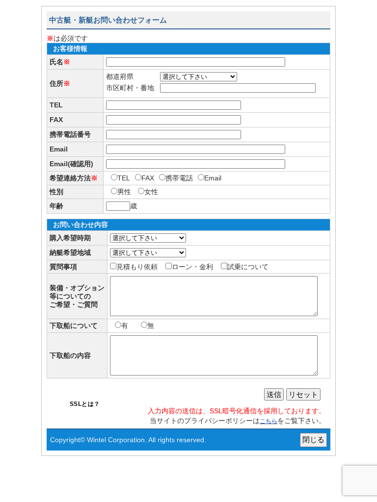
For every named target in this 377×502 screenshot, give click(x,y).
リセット (303, 394)
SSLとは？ (85, 404)
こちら (268, 421)
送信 (274, 394)
